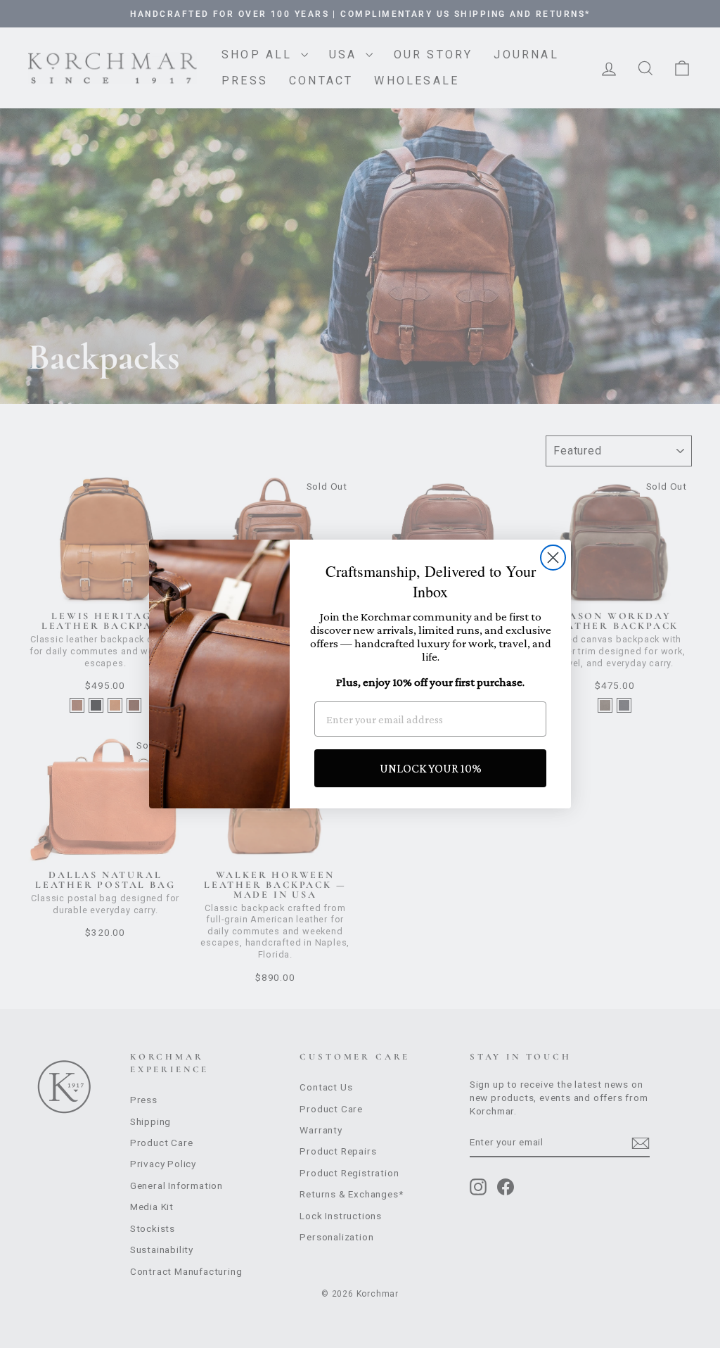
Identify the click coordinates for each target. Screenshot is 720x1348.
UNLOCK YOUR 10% (431, 768)
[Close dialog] (553, 557)
